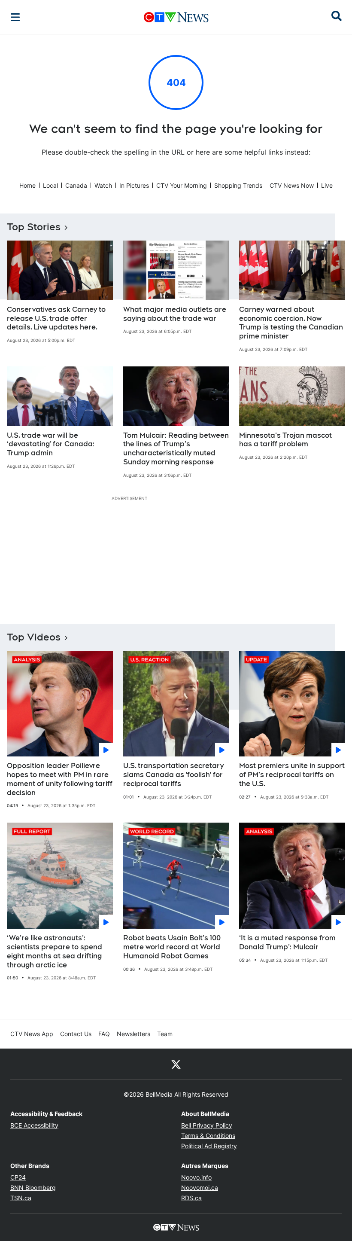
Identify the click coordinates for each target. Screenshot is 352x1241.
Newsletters (133, 1033)
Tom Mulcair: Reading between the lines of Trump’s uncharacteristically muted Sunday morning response (176, 448)
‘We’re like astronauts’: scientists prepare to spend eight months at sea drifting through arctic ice (54, 951)
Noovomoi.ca (199, 1187)
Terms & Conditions (208, 1135)
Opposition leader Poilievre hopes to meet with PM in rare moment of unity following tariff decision (59, 779)
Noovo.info (196, 1177)
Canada (76, 185)
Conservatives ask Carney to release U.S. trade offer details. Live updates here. (56, 318)
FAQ (104, 1033)
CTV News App (31, 1033)
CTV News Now (292, 185)
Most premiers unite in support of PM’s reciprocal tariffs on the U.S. (292, 775)
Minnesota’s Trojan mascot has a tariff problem (285, 439)
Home (27, 185)
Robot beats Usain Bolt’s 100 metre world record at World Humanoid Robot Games (172, 947)
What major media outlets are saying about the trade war (174, 314)
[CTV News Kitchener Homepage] (176, 17)
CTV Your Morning (181, 185)
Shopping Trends (238, 185)
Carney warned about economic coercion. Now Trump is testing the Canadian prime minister (291, 322)
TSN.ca (20, 1197)
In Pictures (134, 185)
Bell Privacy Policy (206, 1125)
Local (50, 185)
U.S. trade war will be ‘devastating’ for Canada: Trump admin (50, 444)
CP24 (18, 1177)
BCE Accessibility (34, 1125)
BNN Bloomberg (33, 1187)
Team (165, 1033)
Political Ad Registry (209, 1146)
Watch (103, 185)
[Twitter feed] (176, 1064)
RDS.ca (191, 1197)
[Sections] (15, 17)
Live (327, 185)
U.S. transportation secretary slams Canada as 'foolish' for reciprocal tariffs (173, 775)
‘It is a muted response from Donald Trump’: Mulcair (287, 942)
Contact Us (75, 1033)
